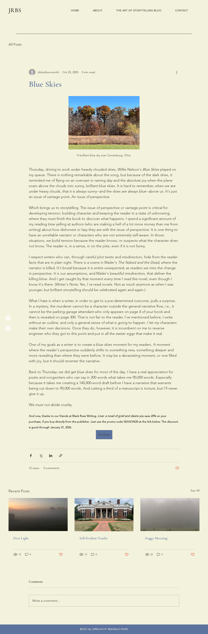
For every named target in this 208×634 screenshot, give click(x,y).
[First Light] (38, 514)
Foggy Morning (156, 538)
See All (195, 490)
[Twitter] (8, 317)
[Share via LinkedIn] (51, 455)
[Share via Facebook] (31, 455)
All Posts (15, 44)
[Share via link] (61, 455)
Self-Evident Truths (93, 538)
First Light (21, 538)
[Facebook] (8, 328)
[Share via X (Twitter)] (41, 455)
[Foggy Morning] (169, 514)
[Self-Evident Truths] (104, 514)
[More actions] (176, 72)
